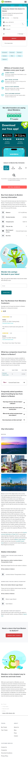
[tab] (6, 18)
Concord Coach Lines (7, 323)
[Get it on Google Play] (20, 135)
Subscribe (6, 292)
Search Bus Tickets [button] (14, 635)
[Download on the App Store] (7, 135)
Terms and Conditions (6, 753)
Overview (12, 52)
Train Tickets (4, 730)
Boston (4, 711)
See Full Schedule (14, 187)
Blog (15, 730)
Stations (5, 59)
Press (15, 733)
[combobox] (14, 22)
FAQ (12, 56)
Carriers (5, 56)
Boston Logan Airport (20, 539)
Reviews (19, 52)
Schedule (4, 52)
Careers (16, 736)
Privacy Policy (4, 755)
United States (5, 706)
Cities (19, 56)
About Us (16, 727)
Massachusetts (5, 708)
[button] (25, 2)
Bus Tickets (3, 704)
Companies (4, 750)
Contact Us (4, 747)
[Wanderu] (6, 2)
